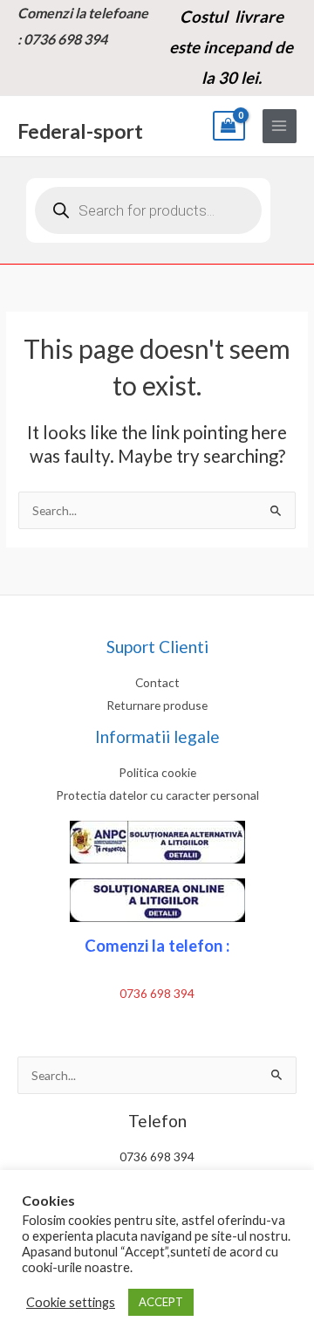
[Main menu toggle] (280, 126)
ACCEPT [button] (161, 1302)
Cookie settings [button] (70, 1302)
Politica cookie (157, 772)
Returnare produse (157, 705)
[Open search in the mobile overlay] (148, 210)
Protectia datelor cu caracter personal (157, 795)
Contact (157, 682)
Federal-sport (80, 131)
